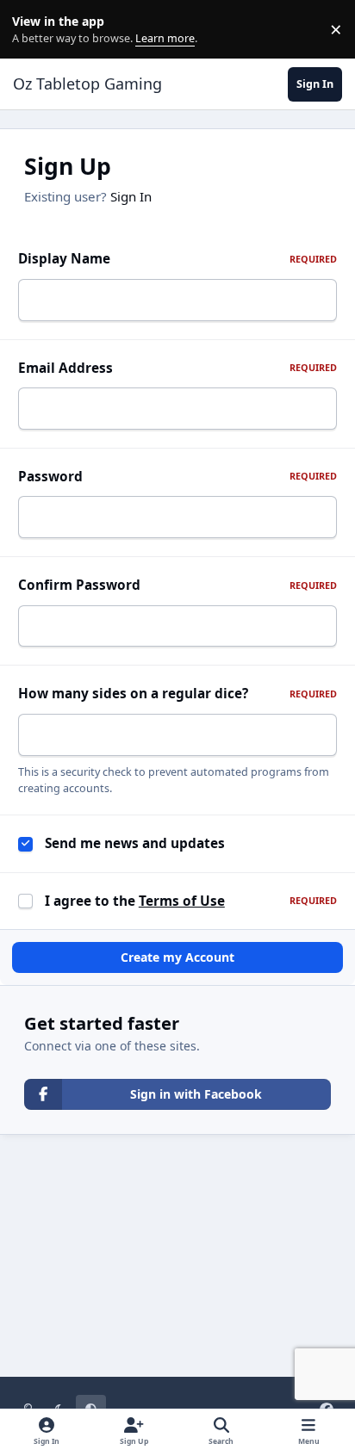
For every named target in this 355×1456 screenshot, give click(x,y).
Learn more (33, 30)
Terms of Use (182, 901)
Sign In (131, 196)
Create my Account (177, 957)
